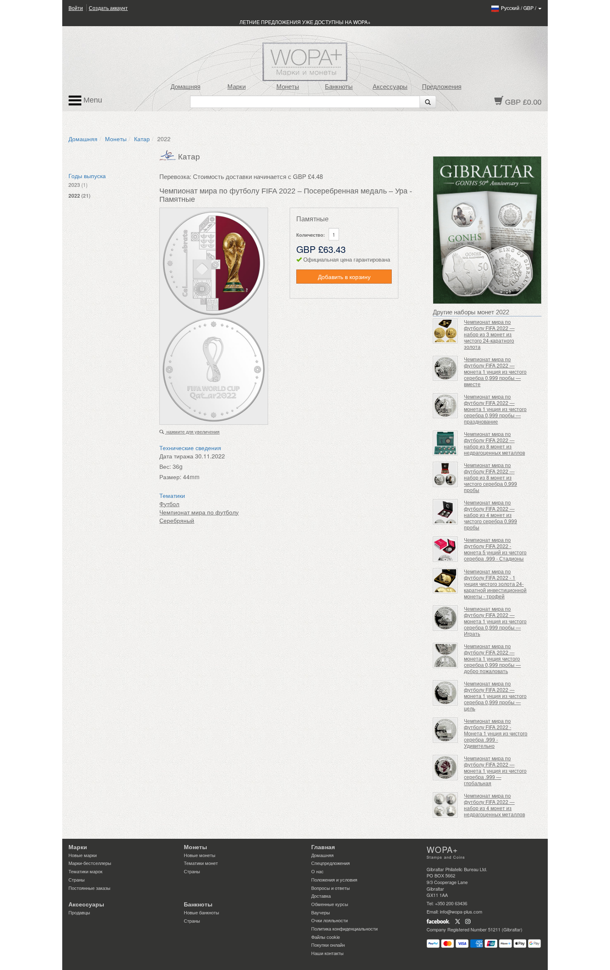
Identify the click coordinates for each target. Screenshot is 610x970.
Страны (76, 879)
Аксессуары (390, 86)
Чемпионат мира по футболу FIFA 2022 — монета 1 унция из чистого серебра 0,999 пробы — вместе (495, 371)
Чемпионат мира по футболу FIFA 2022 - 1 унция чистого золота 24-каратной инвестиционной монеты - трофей (495, 584)
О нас (317, 871)
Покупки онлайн (328, 944)
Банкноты (339, 86)
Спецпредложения (330, 863)
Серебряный (176, 520)
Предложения (441, 86)
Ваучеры (320, 912)
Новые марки (82, 855)
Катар (142, 139)
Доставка (321, 895)
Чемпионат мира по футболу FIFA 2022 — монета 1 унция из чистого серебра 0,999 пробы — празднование (495, 409)
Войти (75, 7)
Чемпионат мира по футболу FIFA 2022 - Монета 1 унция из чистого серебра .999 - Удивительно (495, 733)
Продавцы (79, 912)
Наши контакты (327, 953)
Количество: (310, 235)
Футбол (169, 504)
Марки (236, 86)
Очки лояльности (329, 920)
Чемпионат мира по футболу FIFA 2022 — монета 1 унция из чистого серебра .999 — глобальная (495, 770)
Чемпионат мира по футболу (199, 512)
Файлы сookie (325, 936)
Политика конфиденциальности (344, 928)
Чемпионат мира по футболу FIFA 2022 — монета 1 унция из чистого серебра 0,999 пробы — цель (495, 696)
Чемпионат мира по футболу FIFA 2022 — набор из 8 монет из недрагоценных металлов (494, 443)
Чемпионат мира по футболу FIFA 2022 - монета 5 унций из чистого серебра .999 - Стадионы (495, 549)
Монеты (287, 86)
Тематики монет (201, 863)
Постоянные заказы (89, 887)
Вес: (165, 466)
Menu (91, 100)
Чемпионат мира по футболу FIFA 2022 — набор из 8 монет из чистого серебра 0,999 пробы (490, 477)
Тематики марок (85, 871)
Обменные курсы (329, 904)
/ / (519, 7)
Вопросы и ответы (330, 887)
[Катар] (168, 154)
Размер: (170, 477)
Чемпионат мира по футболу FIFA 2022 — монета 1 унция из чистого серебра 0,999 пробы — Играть (495, 621)
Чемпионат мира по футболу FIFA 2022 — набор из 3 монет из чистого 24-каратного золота (489, 334)
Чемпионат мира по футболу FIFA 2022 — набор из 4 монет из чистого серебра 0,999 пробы (490, 515)
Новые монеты (199, 855)
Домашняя (185, 86)
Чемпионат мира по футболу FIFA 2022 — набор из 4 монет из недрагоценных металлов (494, 805)
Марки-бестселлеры (89, 863)
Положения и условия (334, 879)
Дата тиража (176, 456)
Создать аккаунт (108, 7)
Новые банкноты (201, 912)
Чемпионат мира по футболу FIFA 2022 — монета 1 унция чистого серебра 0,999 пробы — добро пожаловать (492, 658)
